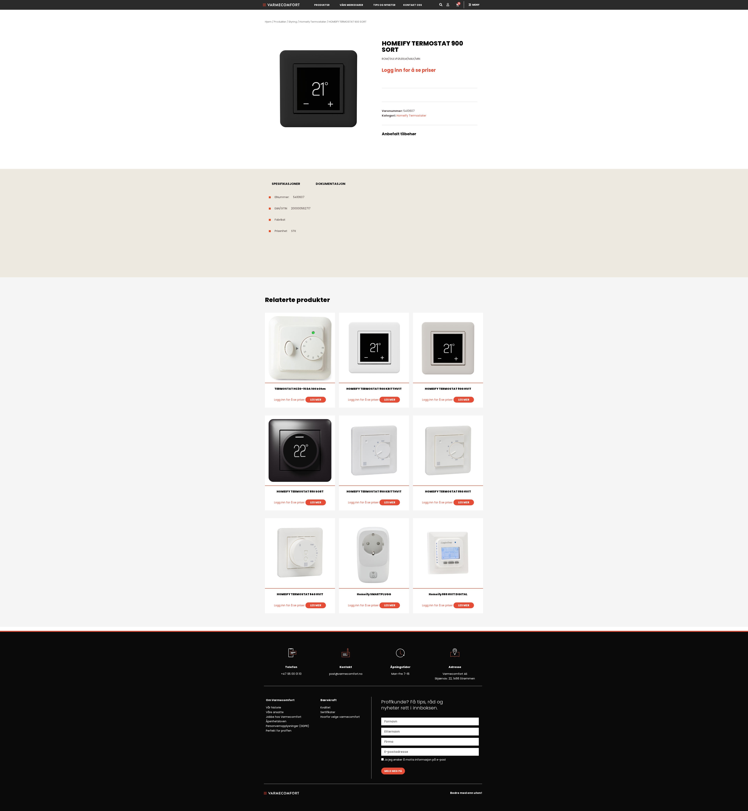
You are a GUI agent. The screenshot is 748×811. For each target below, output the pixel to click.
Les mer (315, 400)
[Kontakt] (346, 653)
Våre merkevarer (351, 5)
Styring (292, 22)
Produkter (322, 5)
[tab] (286, 184)
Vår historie (273, 707)
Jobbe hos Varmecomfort (283, 717)
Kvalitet (325, 707)
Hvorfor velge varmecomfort (340, 717)
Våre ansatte (275, 712)
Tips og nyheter (384, 5)
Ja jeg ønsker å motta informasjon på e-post (415, 760)
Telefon (291, 667)
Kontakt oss (412, 5)
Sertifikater (327, 712)
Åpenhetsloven (276, 721)
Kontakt (346, 667)
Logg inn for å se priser (409, 70)
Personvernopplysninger (282, 726)
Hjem (268, 22)
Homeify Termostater (312, 22)
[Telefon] (291, 653)
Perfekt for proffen (278, 731)
